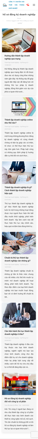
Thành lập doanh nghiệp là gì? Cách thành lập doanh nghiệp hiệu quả (18, 190)
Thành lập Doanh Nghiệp (12, 62)
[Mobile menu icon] (34, 5)
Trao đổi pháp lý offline (11, 405)
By (24, 62)
